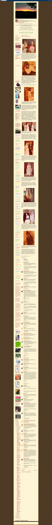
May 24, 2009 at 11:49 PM (26, 357)
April (17, 512)
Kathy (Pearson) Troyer (27, 333)
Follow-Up (18, 466)
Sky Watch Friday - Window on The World (18, 492)
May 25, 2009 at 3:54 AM (26, 361)
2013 (16, 422)
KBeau (25, 312)
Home (29, 470)
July (17, 430)
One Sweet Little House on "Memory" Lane (19, 502)
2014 (16, 421)
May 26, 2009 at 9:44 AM (26, 431)
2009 (16, 425)
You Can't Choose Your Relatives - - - (19, 500)
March (17, 513)
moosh (25, 398)
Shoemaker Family (26, 322)
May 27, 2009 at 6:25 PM (26, 467)
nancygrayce (25, 367)
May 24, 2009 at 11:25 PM (26, 339)
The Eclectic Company (22, 3)
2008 (16, 515)
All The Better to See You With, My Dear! (18, 460)
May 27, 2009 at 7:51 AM (26, 442)
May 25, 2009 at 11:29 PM (26, 422)
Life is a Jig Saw (18, 472)
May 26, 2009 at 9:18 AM (26, 428)
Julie (24, 327)
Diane (24, 371)
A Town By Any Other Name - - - (19, 465)
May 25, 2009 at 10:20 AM (26, 410)
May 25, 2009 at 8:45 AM (26, 383)
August (17, 429)
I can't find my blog (26, 337)
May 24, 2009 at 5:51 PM (26, 284)
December (18, 426)
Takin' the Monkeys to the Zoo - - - (19, 481)
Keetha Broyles (21, 19)
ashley (24, 278)
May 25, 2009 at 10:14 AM (26, 401)
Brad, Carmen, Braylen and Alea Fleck (29, 420)
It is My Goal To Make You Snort (18, 471)
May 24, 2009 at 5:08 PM (26, 269)
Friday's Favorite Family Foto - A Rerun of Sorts (19, 439)
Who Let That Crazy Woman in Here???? (18, 487)
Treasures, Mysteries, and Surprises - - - (18, 495)
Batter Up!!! (18, 498)
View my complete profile (21, 22)
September (18, 428)
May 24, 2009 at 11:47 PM (26, 344)
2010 (16, 424)
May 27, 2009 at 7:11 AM (26, 437)
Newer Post (22, 470)
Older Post (35, 470)
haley (24, 433)
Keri (24, 301)
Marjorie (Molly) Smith (26, 290)
